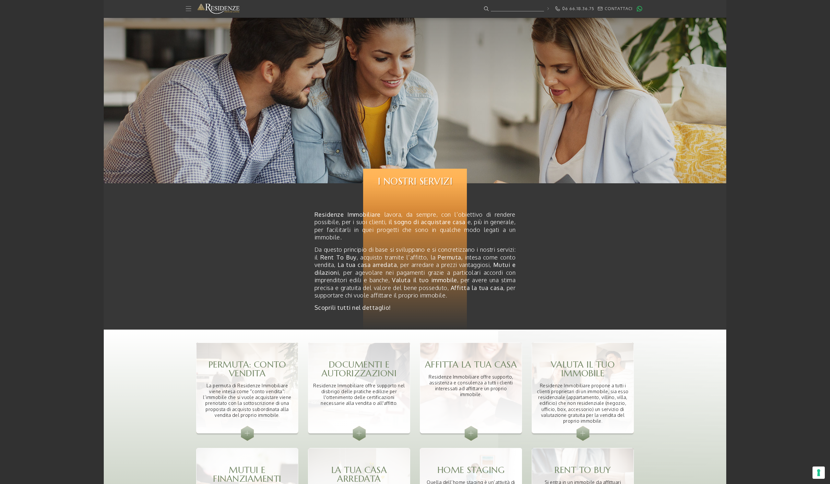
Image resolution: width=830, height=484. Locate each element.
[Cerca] (547, 8)
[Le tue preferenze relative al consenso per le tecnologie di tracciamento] (818, 472)
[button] (415, 9)
